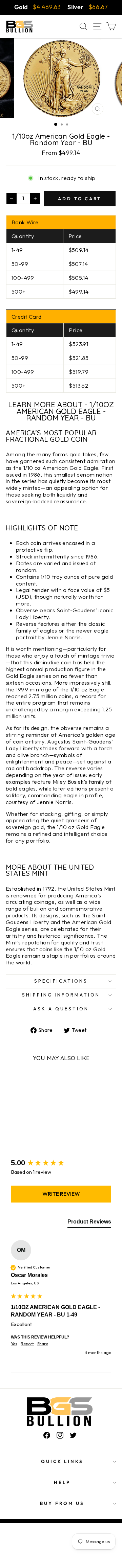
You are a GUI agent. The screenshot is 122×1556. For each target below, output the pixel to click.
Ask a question (61, 1008)
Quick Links (62, 1461)
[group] (61, 1163)
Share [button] (42, 1343)
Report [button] (27, 1343)
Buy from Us (62, 1503)
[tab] (89, 1223)
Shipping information (61, 995)
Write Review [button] (61, 1193)
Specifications (61, 981)
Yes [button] (14, 1343)
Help (62, 1482)
